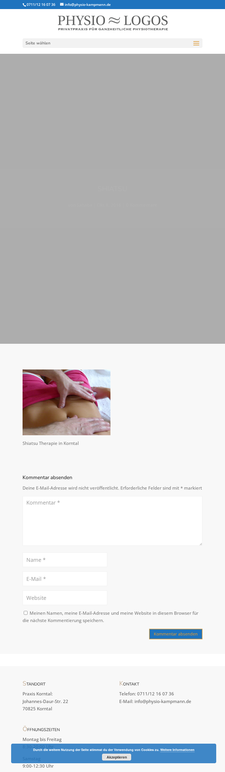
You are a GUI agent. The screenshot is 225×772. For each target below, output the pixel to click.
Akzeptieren (117, 757)
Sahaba (84, 205)
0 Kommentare (141, 205)
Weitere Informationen (177, 749)
